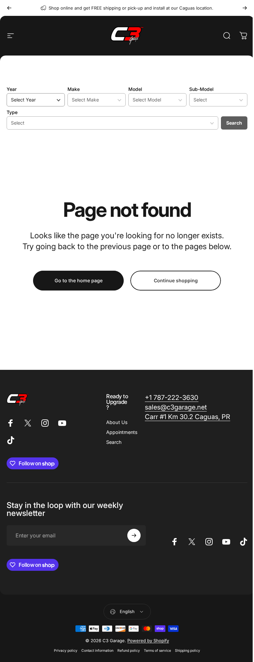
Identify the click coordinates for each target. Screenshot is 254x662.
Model (135, 89)
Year (12, 89)
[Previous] (9, 8)
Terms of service (157, 650)
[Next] (244, 8)
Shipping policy (187, 650)
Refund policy (128, 650)
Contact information (97, 650)
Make (73, 89)
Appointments (122, 432)
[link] (171, 398)
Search (234, 123)
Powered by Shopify (148, 640)
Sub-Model (201, 89)
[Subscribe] (134, 535)
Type (12, 112)
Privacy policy (65, 650)
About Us (117, 422)
